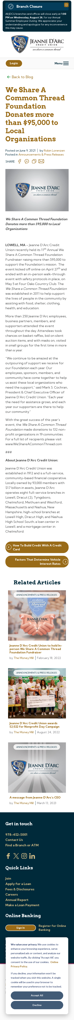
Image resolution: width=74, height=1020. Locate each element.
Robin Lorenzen (54, 150)
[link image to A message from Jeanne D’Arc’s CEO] (37, 768)
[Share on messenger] (27, 161)
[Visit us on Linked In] (32, 858)
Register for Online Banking (52, 928)
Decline (37, 1005)
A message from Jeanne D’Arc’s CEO (35, 797)
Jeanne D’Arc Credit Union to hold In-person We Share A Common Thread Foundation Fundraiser (36, 649)
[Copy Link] (34, 161)
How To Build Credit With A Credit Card (37, 547)
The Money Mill (24, 658)
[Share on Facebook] (19, 161)
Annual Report (16, 900)
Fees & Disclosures (19, 889)
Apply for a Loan (18, 884)
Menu (59, 63)
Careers (11, 894)
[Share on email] (41, 161)
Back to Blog (22, 77)
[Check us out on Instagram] (24, 858)
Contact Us (14, 840)
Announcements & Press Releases (41, 154)
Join (8, 878)
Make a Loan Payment (22, 905)
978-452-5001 (16, 834)
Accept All (37, 995)
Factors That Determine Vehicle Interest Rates (38, 561)
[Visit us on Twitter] (16, 858)
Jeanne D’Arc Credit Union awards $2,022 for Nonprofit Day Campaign (34, 724)
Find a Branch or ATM (22, 845)
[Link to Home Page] (37, 44)
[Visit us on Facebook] (8, 858)
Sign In (20, 927)
